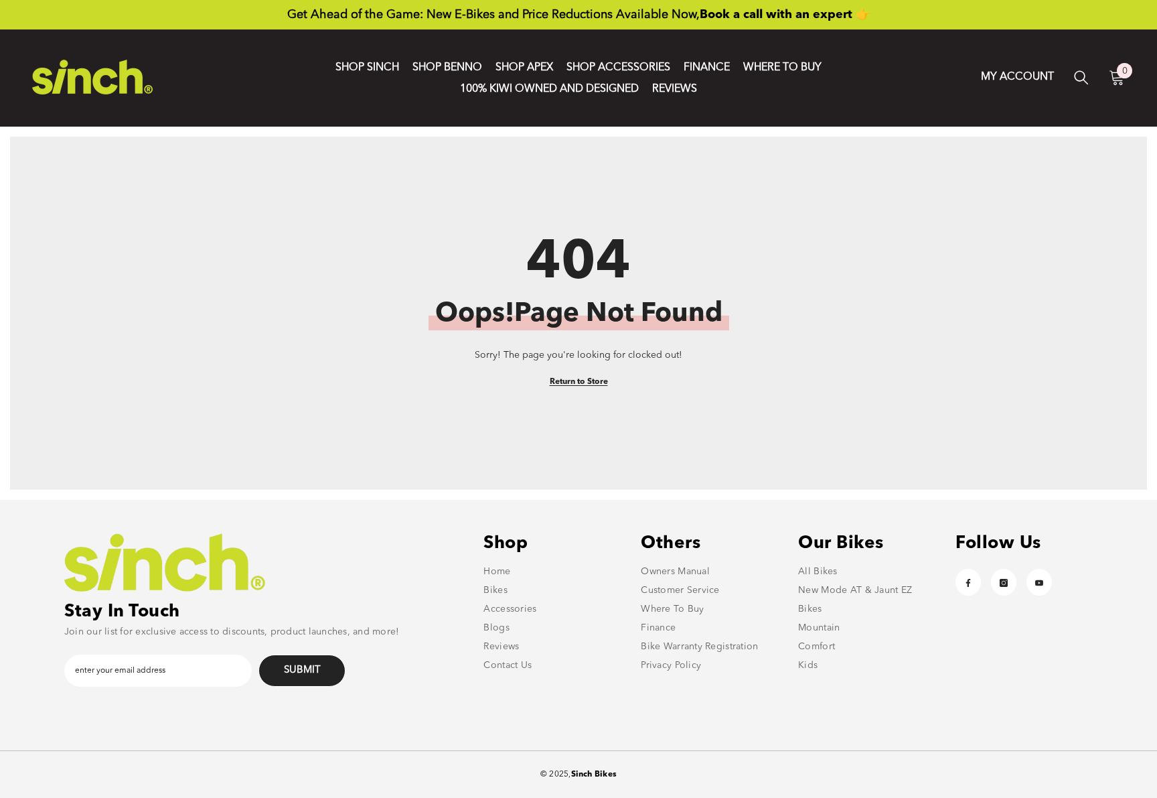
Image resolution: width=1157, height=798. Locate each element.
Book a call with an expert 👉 (785, 15)
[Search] (1081, 77)
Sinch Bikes (594, 775)
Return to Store (579, 382)
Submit (302, 670)
